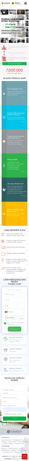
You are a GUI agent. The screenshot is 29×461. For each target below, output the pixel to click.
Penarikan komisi (8, 452)
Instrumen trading (20, 443)
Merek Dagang (7, 458)
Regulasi (4, 441)
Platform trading (8, 443)
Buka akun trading (23, 441)
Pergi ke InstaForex (10, 7)
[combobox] (14, 312)
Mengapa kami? (17, 440)
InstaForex (4, 456)
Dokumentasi (12, 441)
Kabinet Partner (13, 448)
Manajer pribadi (19, 452)
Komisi (21, 448)
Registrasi (4, 448)
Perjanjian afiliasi (22, 450)
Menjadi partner (15, 329)
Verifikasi (13, 450)
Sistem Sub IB (5, 450)
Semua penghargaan (14, 63)
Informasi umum (6, 440)
